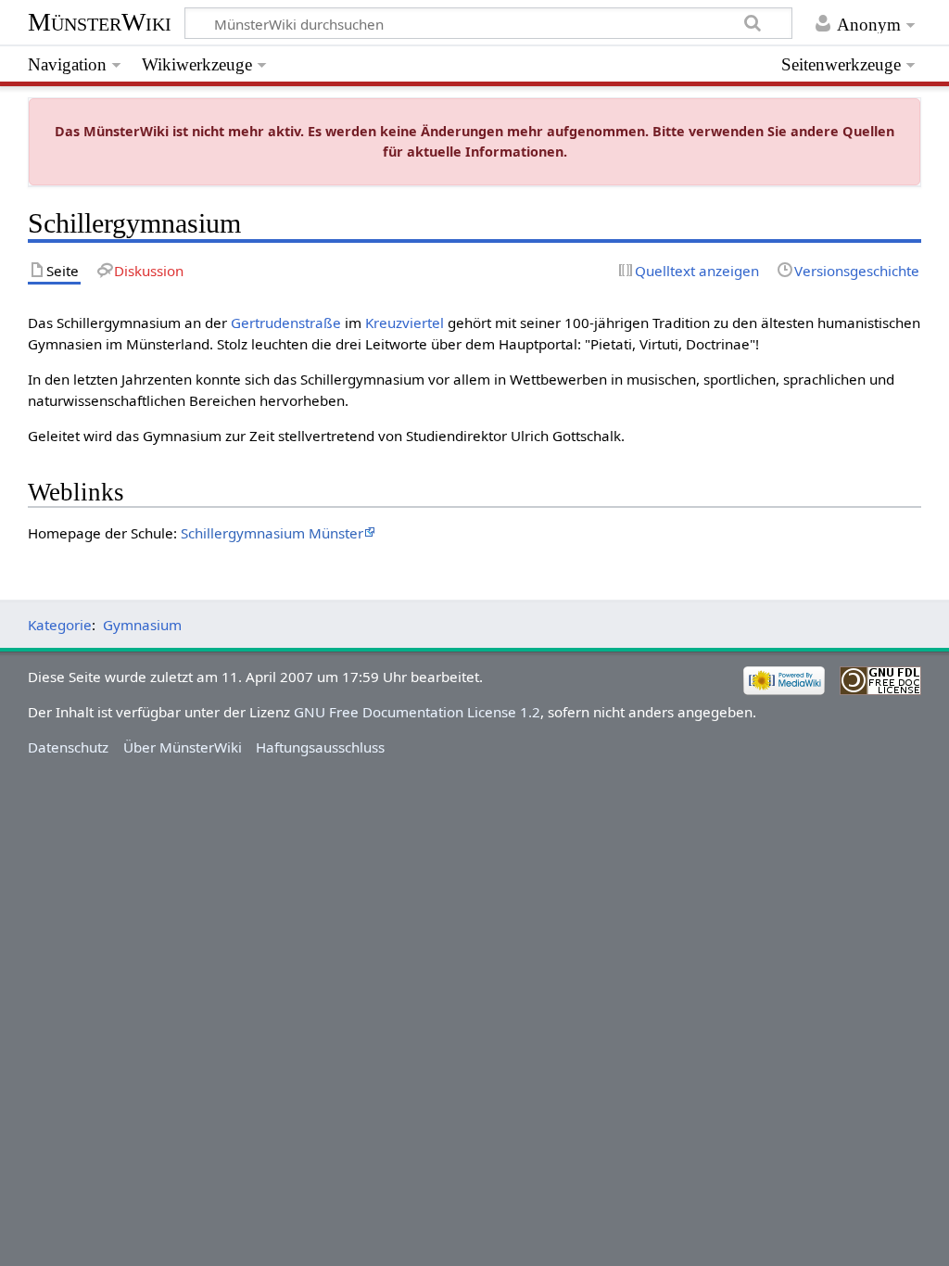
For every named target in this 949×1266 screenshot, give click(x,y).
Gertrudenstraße (286, 322)
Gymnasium (142, 624)
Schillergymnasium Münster (272, 533)
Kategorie (60, 624)
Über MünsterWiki (182, 747)
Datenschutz (68, 747)
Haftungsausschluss (320, 747)
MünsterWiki (99, 21)
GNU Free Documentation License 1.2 (417, 712)
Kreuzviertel (404, 322)
